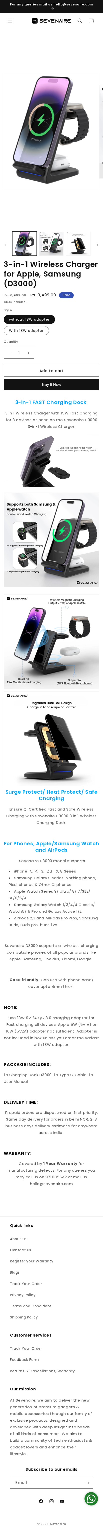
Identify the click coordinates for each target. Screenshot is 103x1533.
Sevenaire (58, 1524)
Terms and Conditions (31, 1306)
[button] (10, 20)
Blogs (15, 1272)
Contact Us (20, 1250)
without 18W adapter (29, 319)
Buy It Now (51, 384)
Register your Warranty (31, 1261)
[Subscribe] (87, 1483)
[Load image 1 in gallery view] (24, 244)
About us (18, 1238)
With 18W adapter (26, 330)
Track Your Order (26, 1283)
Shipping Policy (24, 1317)
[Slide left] (5, 244)
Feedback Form (24, 1359)
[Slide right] (97, 244)
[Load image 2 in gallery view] (51, 244)
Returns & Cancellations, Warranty (42, 1371)
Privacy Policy (23, 1294)
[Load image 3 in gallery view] (78, 244)
